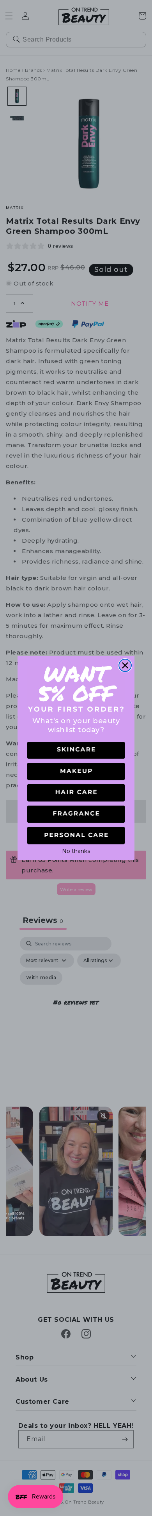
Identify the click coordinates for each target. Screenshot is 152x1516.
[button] (76, 750)
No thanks (76, 850)
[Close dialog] (125, 665)
